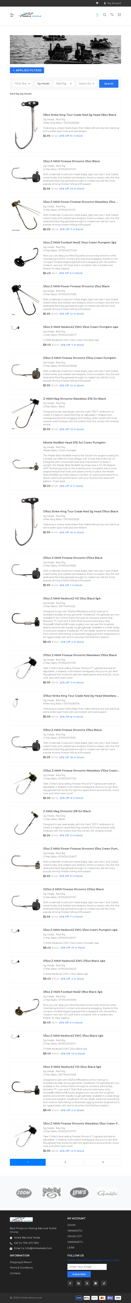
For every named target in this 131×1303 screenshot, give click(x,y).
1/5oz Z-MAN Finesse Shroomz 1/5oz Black (71, 161)
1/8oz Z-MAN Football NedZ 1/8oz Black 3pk (73, 991)
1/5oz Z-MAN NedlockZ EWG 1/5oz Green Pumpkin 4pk (80, 929)
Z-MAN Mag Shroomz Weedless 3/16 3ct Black (74, 398)
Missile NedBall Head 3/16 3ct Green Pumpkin (74, 442)
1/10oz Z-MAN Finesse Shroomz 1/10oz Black (73, 557)
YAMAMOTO (74, 1230)
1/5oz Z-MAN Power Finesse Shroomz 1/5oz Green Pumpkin (81, 848)
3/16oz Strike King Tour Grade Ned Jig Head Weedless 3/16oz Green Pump (81, 695)
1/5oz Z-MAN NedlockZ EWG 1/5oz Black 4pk (73, 1035)
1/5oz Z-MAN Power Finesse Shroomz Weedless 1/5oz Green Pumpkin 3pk (81, 201)
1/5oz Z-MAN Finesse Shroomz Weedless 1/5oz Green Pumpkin (81, 1123)
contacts (15, 1273)
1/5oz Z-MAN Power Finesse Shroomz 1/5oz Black (76, 286)
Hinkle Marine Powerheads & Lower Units (93, 1260)
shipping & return (21, 1262)
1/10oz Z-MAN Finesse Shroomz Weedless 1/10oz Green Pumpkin (81, 770)
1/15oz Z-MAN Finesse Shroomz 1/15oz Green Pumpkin (79, 358)
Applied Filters (28, 70)
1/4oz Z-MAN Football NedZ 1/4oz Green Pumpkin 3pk (79, 242)
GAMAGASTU (75, 1242)
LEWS (70, 1247)
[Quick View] (37, 108)
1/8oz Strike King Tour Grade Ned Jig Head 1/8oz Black (79, 114)
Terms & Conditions (21, 1267)
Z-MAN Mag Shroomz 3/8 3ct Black (67, 811)
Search (108, 83)
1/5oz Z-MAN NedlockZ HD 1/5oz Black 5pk (72, 598)
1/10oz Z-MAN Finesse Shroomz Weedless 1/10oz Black (80, 655)
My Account (114, 3)
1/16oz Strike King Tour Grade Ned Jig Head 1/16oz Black (80, 511)
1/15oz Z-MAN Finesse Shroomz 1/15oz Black (72, 730)
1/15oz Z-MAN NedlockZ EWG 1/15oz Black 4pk (74, 960)
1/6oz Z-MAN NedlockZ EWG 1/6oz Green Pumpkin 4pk (80, 327)
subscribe (79, 1274)
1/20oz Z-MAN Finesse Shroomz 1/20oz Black (73, 889)
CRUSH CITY (74, 1236)
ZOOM (71, 1225)
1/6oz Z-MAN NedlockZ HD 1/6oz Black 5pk (72, 1066)
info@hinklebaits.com (38, 1248)
